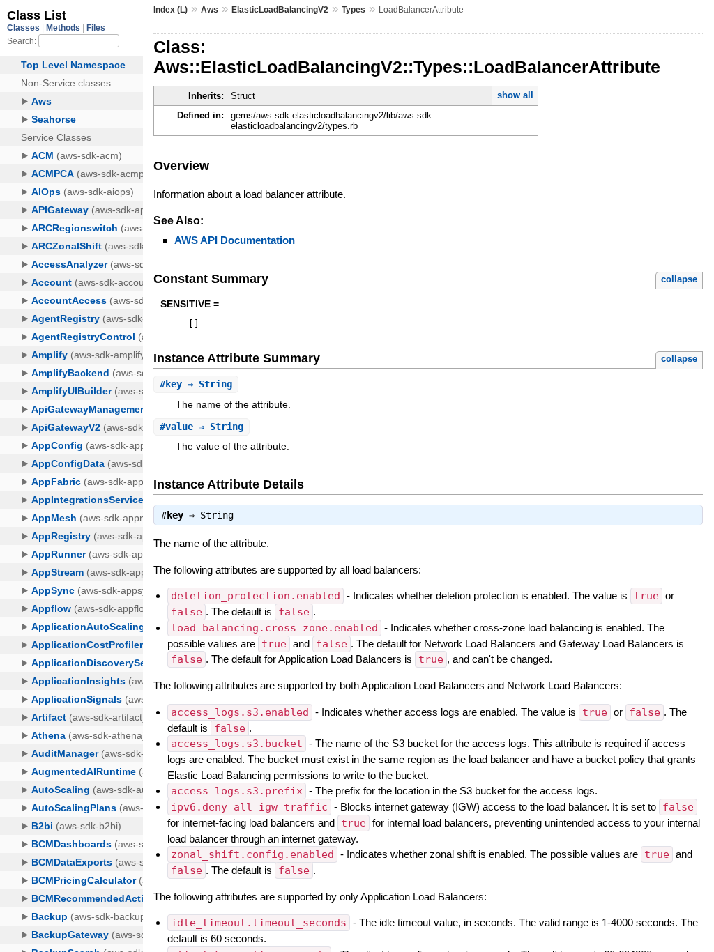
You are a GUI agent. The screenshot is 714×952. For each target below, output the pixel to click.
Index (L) (170, 10)
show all (515, 95)
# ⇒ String (196, 384)
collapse (679, 279)
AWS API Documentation (234, 240)
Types (353, 10)
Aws (209, 10)
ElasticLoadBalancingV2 (279, 10)
